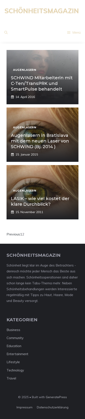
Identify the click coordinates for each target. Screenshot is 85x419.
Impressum (24, 407)
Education (14, 346)
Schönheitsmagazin (41, 11)
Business (13, 330)
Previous (13, 234)
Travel (11, 378)
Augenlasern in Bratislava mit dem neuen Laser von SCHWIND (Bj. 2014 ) (40, 141)
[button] (6, 32)
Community (15, 338)
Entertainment (17, 354)
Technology (15, 370)
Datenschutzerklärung (52, 407)
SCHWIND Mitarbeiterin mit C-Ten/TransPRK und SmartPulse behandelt (42, 83)
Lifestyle (13, 362)
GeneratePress (56, 397)
